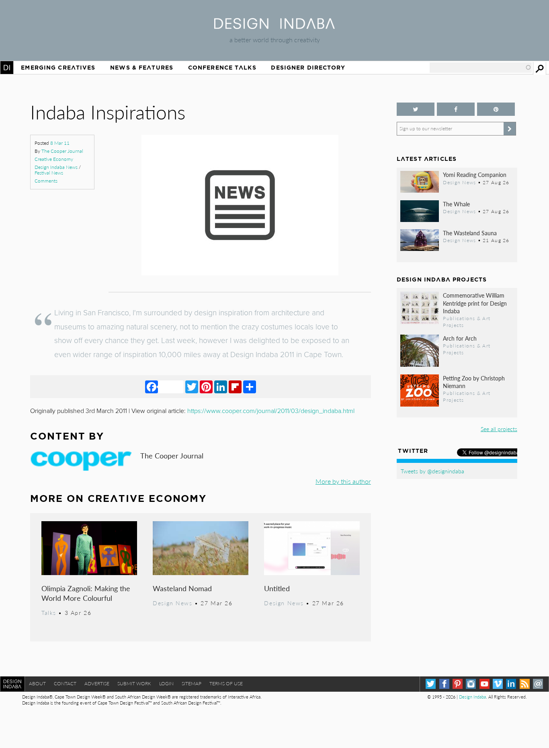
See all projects (499, 429)
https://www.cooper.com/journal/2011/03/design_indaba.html (270, 411)
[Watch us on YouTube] (484, 684)
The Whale (456, 204)
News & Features (141, 67)
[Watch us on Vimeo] (498, 684)
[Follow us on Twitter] (415, 109)
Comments (46, 180)
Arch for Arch (460, 338)
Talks (48, 612)
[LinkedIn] (220, 386)
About (37, 683)
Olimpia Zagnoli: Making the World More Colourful (85, 593)
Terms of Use (226, 683)
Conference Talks (222, 67)
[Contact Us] (538, 684)
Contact (65, 683)
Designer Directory (308, 67)
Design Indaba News (56, 167)
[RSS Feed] (525, 684)
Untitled (277, 588)
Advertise (96, 683)
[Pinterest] (206, 386)
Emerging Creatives (58, 67)
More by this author (343, 481)
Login (166, 683)
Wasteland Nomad (182, 588)
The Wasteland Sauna (470, 233)
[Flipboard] (235, 386)
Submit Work (134, 683)
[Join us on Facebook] (456, 109)
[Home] (274, 26)
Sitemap (191, 683)
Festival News (49, 172)
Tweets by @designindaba (432, 471)
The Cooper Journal (62, 151)
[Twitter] (191, 386)
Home (7, 67)
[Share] (249, 386)
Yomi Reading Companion (474, 175)
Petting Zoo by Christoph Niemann (474, 382)
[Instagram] (471, 684)
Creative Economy (54, 159)
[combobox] (481, 67)
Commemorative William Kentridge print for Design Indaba (475, 302)
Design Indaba (472, 697)
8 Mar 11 (60, 143)
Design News (172, 603)
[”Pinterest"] (496, 109)
